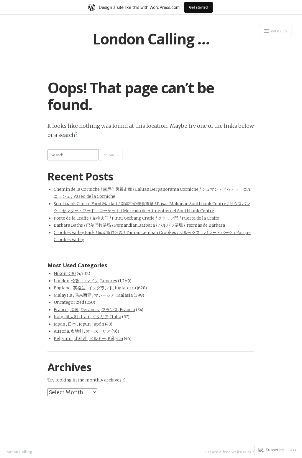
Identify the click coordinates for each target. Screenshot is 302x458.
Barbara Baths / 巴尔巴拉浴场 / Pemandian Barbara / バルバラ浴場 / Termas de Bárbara (139, 225)
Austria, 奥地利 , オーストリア (82, 331)
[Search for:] (73, 154)
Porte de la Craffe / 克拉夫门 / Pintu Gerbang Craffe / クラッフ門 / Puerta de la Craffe (136, 218)
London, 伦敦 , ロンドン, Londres (85, 280)
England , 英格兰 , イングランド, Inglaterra (95, 288)
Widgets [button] (278, 31)
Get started (198, 7)
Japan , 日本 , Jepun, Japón (79, 324)
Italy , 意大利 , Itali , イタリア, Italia (87, 316)
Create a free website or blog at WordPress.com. (251, 451)
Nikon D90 (65, 273)
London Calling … (151, 39)
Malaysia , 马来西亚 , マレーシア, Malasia (93, 295)
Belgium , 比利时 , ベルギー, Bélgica (88, 338)
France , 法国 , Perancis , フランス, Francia (94, 309)
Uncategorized (69, 302)
